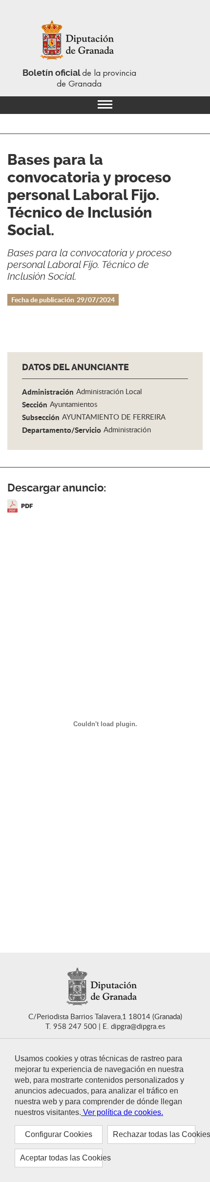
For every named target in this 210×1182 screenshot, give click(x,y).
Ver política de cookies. (122, 1112)
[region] (105, 1110)
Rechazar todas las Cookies (154, 1134)
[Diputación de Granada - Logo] (79, 41)
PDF (27, 506)
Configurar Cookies (58, 1134)
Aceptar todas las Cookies (61, 1158)
